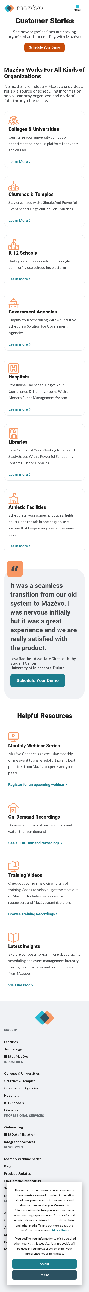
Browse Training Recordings (31, 914)
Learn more (18, 279)
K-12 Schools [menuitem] (14, 1103)
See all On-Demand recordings (33, 843)
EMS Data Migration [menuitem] (19, 1134)
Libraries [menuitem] (11, 1110)
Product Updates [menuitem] (17, 1173)
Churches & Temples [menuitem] (19, 1081)
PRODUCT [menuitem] (11, 1030)
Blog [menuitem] (7, 1166)
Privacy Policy (60, 1230)
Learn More (18, 161)
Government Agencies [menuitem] (21, 1088)
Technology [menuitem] (13, 1049)
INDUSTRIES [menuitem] (13, 1062)
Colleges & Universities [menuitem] (22, 1073)
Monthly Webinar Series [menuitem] (22, 1159)
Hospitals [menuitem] (11, 1095)
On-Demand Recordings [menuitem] (22, 1181)
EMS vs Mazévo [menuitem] (16, 1056)
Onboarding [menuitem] (13, 1127)
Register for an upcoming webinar (36, 784)
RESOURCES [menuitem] (13, 1147)
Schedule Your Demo (44, 47)
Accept (44, 1263)
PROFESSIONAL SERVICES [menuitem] (24, 1116)
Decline (44, 1275)
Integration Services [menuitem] (19, 1142)
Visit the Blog (19, 985)
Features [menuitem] (11, 1042)
